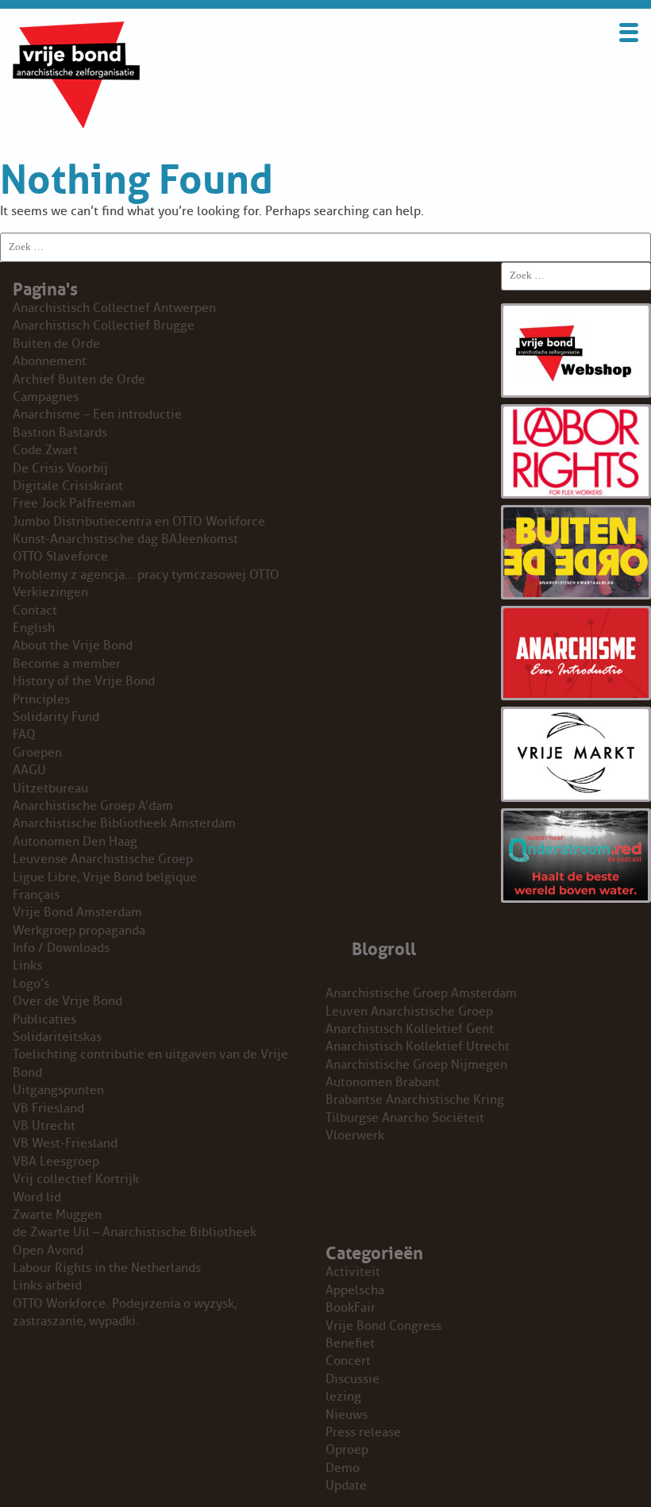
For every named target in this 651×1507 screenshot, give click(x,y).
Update (346, 1486)
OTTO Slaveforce (60, 557)
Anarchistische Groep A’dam (93, 806)
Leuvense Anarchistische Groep (103, 859)
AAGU (29, 770)
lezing (343, 1397)
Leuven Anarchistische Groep (409, 1011)
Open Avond (48, 1250)
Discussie (352, 1379)
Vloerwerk (355, 1135)
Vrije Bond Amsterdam (77, 912)
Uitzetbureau (50, 788)
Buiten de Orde (56, 344)
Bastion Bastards (60, 433)
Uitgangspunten (58, 1090)
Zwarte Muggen (57, 1215)
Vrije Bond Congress (383, 1326)
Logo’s (31, 984)
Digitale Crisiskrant (68, 486)
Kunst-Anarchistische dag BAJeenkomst (125, 539)
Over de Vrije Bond (67, 1001)
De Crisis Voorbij (60, 468)
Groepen (37, 753)
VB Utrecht (44, 1126)
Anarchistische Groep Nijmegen (416, 1065)
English (34, 628)
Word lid (37, 1197)
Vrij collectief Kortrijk (76, 1179)
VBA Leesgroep (56, 1162)
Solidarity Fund (56, 717)
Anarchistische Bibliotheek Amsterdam (124, 823)
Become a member (67, 664)
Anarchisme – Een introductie (97, 414)
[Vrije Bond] (76, 124)
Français (36, 895)
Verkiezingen (50, 592)
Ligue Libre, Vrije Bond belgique (105, 877)
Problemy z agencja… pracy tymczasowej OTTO (146, 575)
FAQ (24, 734)
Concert (348, 1361)
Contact (35, 611)
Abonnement (50, 361)
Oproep (347, 1450)
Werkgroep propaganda (79, 931)
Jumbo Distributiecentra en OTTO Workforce (139, 522)
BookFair (351, 1308)
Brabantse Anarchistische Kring (415, 1100)
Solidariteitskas (57, 1037)
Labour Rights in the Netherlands (107, 1268)
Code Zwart (45, 450)
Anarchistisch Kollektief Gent (410, 1029)
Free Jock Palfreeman (74, 503)
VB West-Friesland (65, 1143)
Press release (363, 1432)
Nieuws (347, 1415)
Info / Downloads (61, 948)
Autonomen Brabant (383, 1082)
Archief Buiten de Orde (79, 379)
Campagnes (46, 397)
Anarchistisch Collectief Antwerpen (114, 308)
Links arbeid (47, 1285)
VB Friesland (48, 1108)
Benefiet (350, 1343)
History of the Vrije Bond (84, 681)
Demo (343, 1468)
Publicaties (44, 1019)
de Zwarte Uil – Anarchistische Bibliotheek (134, 1232)
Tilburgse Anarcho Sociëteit (405, 1118)
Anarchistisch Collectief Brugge (104, 325)
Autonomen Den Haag (75, 842)
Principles (41, 699)
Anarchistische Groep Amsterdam (421, 993)
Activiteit (353, 1272)
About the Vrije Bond (73, 645)
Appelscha (355, 1290)
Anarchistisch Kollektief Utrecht (418, 1046)
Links (27, 965)
